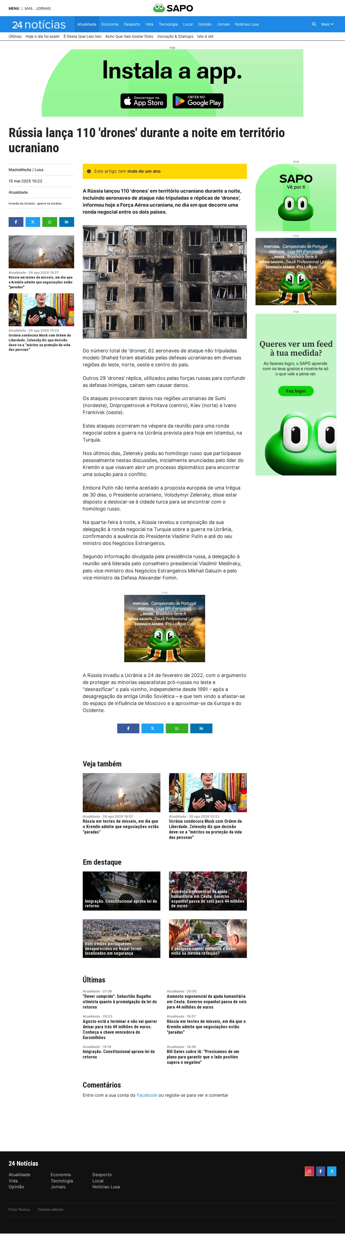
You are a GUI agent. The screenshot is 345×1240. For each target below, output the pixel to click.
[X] (331, 1171)
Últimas (94, 979)
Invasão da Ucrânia (22, 203)
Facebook (147, 1095)
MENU (14, 8)
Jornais (43, 8)
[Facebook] (320, 1171)
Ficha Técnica (19, 1209)
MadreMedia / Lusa (26, 169)
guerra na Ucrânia (49, 203)
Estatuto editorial (50, 1209)
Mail (29, 8)
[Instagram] (309, 1171)
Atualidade (18, 192)
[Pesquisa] (314, 24)
